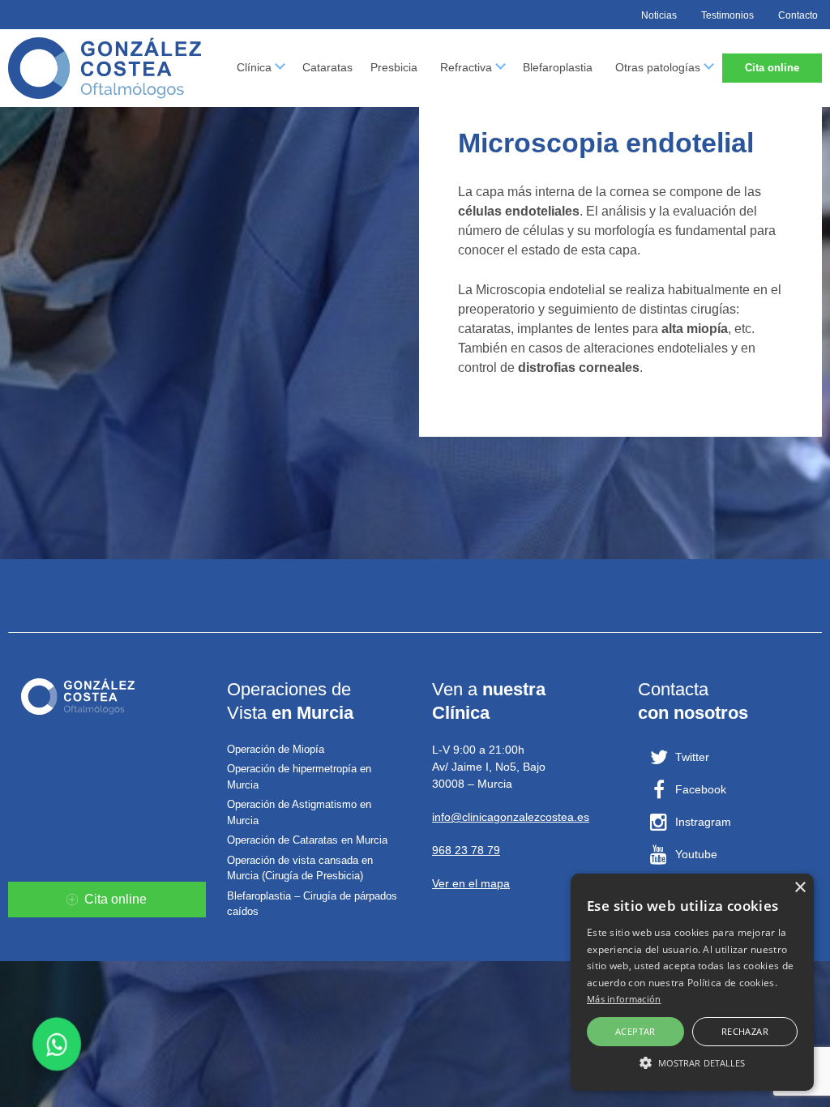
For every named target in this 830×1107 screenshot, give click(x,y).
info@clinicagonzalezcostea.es (510, 816)
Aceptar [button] (635, 1031)
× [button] (800, 888)
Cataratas (327, 67)
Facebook (700, 789)
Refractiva (466, 67)
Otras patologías (657, 67)
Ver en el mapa (471, 883)
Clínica (254, 67)
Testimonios (727, 15)
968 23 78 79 (466, 850)
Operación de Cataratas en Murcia (307, 840)
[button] (692, 1062)
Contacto (798, 15)
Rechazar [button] (744, 1031)
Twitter (692, 756)
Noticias (659, 15)
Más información (624, 999)
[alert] (692, 982)
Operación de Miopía (275, 749)
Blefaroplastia (558, 67)
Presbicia (393, 67)
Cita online (772, 68)
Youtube (696, 854)
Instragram (703, 821)
